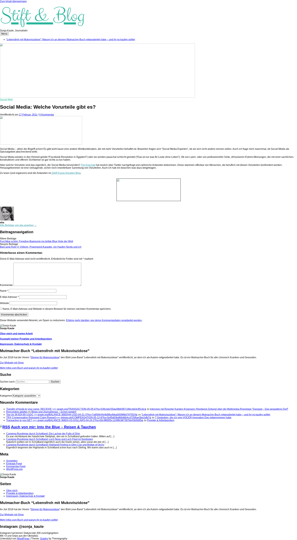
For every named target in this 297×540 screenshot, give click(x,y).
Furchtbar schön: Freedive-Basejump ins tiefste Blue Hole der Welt (36, 241)
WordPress (23, 538)
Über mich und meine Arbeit (16, 333)
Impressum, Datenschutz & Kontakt (21, 344)
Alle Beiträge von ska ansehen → (18, 225)
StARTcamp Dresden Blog (66, 173)
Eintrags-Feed (14, 463)
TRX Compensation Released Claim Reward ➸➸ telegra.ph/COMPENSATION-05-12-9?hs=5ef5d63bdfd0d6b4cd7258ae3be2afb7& (78, 417)
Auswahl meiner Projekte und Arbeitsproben (26, 339)
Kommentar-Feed (15, 466)
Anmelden (11, 460)
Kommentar (6, 285)
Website (4, 303)
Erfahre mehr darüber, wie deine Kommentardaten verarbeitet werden (104, 320)
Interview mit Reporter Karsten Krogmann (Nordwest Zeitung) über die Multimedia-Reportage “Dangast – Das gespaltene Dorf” (219, 409)
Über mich (11, 490)
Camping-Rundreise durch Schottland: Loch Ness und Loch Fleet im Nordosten (49, 439)
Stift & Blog (42, 16)
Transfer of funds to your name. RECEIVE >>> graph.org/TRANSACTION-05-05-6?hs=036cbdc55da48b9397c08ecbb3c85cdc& (76, 409)
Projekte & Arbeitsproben (160, 420)
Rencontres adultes (17, 411)
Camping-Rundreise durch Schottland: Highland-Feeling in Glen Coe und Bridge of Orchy (55, 444)
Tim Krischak (88, 165)
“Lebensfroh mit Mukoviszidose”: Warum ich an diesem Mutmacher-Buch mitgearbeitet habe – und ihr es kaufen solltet (70, 39)
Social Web (6, 99)
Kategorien (6, 395)
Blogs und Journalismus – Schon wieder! (53, 411)
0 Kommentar (46, 114)
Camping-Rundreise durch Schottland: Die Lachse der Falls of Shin (43, 433)
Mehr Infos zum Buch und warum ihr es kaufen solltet (29, 368)
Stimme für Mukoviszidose (45, 357)
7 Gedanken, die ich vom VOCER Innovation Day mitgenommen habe (193, 417)
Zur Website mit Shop (12, 362)
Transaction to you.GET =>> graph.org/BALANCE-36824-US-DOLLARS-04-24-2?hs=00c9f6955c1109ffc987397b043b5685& (74, 420)
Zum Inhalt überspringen (13, 1)
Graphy (44, 538)
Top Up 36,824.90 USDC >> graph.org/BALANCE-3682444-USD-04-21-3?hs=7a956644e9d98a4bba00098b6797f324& (72, 414)
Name (4, 290)
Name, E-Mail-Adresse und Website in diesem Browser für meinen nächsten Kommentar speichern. (57, 309)
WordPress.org (14, 469)
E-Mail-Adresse (9, 297)
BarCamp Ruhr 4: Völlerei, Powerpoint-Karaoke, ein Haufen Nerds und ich (40, 247)
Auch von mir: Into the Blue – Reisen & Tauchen (53, 427)
